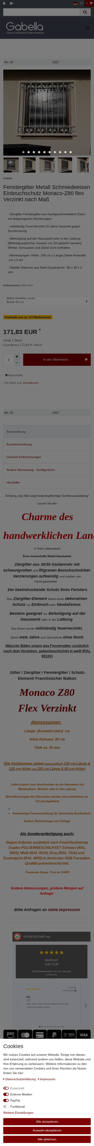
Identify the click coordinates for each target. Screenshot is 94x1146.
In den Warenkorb (55, 359)
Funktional (17, 1106)
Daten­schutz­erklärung (21, 1079)
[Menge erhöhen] (17, 357)
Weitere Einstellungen (18, 1112)
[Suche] (85, 12)
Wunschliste (15, 375)
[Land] (75, 3)
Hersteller (13, 482)
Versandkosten (30, 382)
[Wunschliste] (81, 3)
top (28, 996)
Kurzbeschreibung (19, 444)
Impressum (47, 1079)
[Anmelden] (5, 3)
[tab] (47, 431)
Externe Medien (21, 1094)
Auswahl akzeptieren (47, 1130)
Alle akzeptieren (47, 1121)
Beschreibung (16, 431)
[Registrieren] (12, 3)
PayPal (15, 1100)
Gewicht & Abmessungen (24, 457)
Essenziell (17, 1088)
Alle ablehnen (47, 1139)
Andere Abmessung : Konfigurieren (31, 470)
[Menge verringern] (17, 363)
